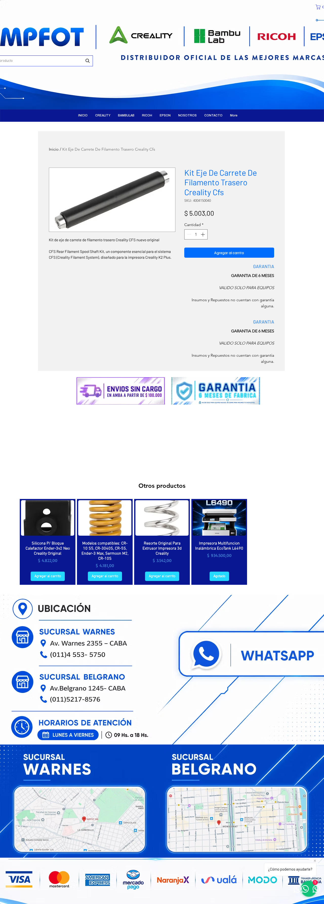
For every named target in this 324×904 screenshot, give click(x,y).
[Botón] (52, 50)
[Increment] (203, 234)
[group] (162, 542)
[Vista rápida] (47, 518)
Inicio (54, 149)
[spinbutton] (196, 234)
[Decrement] (188, 234)
